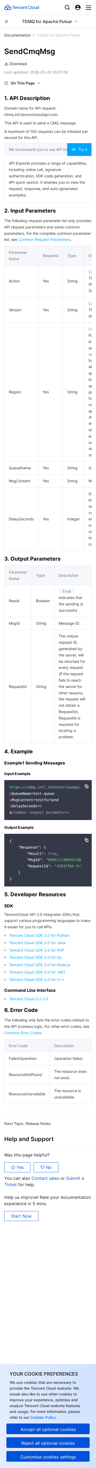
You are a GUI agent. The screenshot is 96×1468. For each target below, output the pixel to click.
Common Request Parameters (44, 239)
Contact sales (46, 1178)
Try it (82, 149)
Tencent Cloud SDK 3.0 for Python (39, 935)
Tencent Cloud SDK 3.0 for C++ (36, 979)
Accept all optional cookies (48, 1429)
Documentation (17, 35)
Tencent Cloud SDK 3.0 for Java (37, 942)
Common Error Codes (22, 1032)
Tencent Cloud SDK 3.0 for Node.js (39, 964)
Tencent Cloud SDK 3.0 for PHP (36, 950)
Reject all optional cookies (48, 1443)
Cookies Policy (42, 1417)
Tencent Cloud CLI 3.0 (28, 999)
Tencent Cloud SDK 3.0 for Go (35, 957)
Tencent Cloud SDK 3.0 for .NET (37, 972)
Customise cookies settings (48, 1457)
